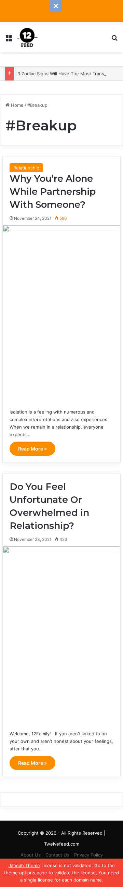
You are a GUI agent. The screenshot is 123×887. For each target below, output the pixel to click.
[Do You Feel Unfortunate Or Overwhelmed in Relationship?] (61, 634)
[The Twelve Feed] (27, 37)
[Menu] (8, 40)
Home (17, 105)
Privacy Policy (88, 855)
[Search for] (114, 40)
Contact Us (57, 855)
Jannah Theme (24, 865)
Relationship (26, 167)
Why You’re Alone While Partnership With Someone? (53, 191)
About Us (30, 855)
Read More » (32, 449)
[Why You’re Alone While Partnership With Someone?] (61, 313)
